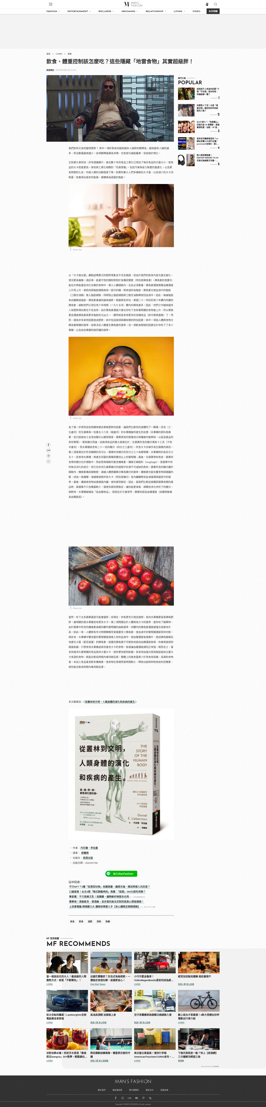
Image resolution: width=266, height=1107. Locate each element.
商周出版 (88, 858)
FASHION (51, 11)
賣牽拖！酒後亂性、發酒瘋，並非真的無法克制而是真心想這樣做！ (106, 901)
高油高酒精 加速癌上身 (103, 1014)
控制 (99, 921)
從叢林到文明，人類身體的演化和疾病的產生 (110, 702)
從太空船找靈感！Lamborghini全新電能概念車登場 (66, 1016)
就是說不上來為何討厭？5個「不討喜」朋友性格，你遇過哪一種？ (208, 91)
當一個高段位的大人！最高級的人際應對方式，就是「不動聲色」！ (66, 978)
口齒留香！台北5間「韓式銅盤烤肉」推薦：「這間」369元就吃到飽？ (107, 891)
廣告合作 (150, 1090)
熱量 (108, 921)
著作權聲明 (134, 1090)
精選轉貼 (50, 70)
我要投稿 (164, 1090)
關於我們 (102, 1090)
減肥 (90, 921)
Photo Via (77, 250)
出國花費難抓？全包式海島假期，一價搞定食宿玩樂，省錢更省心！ (110, 978)
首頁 (48, 54)
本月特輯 (213, 11)
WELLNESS (104, 11)
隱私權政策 (117, 1090)
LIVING (178, 11)
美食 (70, 54)
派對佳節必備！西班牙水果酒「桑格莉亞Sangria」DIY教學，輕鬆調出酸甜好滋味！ (66, 1055)
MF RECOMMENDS (78, 944)
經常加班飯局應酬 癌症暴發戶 (194, 976)
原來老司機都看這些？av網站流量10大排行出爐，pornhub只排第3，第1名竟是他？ (208, 141)
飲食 (81, 921)
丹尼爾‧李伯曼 (89, 848)
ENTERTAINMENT (77, 11)
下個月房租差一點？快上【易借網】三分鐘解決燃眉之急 (198, 1055)
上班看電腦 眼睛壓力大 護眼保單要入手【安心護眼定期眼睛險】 (104, 906)
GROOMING (128, 11)
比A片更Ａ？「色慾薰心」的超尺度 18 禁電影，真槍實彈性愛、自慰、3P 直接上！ (208, 125)
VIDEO (196, 11)
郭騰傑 (85, 853)
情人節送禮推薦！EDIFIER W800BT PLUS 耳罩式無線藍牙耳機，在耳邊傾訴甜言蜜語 (207, 158)
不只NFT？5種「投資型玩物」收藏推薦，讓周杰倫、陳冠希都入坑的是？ (109, 886)
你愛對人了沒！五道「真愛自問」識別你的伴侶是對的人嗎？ (207, 108)
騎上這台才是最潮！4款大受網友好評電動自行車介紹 (198, 1016)
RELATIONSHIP (154, 11)
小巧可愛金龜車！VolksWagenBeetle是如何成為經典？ (152, 978)
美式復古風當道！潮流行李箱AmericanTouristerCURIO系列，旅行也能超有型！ (154, 1055)
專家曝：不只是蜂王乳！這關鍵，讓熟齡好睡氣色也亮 (99, 896)
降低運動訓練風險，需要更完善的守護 (110, 1055)
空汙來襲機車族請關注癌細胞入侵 (153, 1014)
